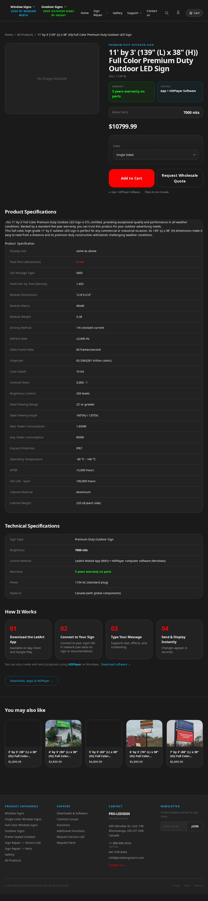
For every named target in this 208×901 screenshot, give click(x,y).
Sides (116, 146)
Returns (199, 885)
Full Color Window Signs (21, 825)
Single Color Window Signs (23, 819)
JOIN (195, 826)
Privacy (176, 885)
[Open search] (167, 13)
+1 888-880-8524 (120, 843)
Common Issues (68, 819)
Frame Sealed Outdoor (20, 837)
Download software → (116, 664)
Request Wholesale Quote (180, 178)
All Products (25, 35)
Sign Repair (98, 13)
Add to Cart (131, 178)
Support (132, 13)
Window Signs (14, 813)
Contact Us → (118, 865)
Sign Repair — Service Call (23, 843)
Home (85, 13)
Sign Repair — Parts (18, 848)
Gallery (117, 13)
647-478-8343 (118, 852)
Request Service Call (70, 837)
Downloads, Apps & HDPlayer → (31, 681)
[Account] (179, 13)
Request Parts (66, 843)
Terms (187, 885)
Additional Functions (71, 831)
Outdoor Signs (15, 831)
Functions (63, 825)
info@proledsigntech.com (126, 858)
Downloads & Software (72, 813)
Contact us (152, 13)
